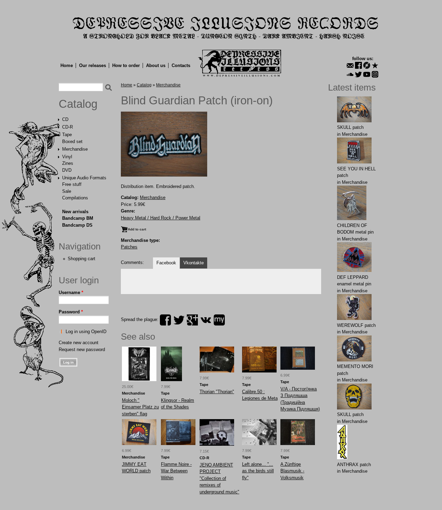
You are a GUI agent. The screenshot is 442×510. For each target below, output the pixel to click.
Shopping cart (81, 258)
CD (65, 119)
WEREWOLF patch (356, 325)
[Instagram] (375, 74)
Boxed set (72, 141)
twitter (178, 319)
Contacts (181, 65)
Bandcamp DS (77, 225)
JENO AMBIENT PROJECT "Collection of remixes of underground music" (219, 478)
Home (66, 65)
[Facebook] (358, 65)
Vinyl (67, 156)
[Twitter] (358, 74)
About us (155, 65)
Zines (67, 163)
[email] (350, 65)
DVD (66, 170)
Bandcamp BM (77, 218)
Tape (67, 134)
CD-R (67, 127)
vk (205, 319)
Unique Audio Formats (84, 177)
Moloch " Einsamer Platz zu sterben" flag (140, 407)
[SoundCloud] (350, 74)
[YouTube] (366, 74)
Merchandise (75, 149)
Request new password (82, 349)
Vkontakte (193, 262)
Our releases (92, 65)
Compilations (75, 197)
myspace (219, 319)
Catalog (78, 104)
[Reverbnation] (375, 65)
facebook (165, 319)
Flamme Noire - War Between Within (176, 471)
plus (192, 319)
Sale (66, 191)
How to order (126, 65)
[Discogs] (366, 65)
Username (71, 292)
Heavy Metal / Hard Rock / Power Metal (160, 217)
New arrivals (75, 211)
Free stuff (71, 184)
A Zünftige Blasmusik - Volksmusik (292, 471)
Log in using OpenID (86, 331)
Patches (129, 246)
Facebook (166, 262)
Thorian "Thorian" (217, 391)
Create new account (78, 342)
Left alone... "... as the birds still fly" (258, 471)
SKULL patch (350, 127)
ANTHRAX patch (354, 464)
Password (71, 311)
